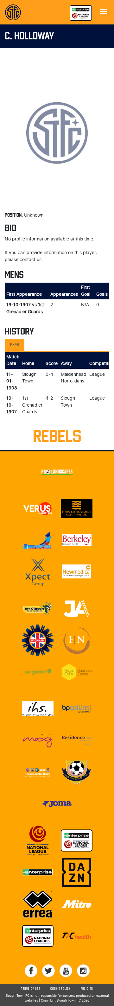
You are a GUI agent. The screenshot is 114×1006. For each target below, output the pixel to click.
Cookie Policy (60, 988)
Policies (87, 988)
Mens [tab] (14, 345)
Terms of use (30, 988)
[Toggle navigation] (103, 11)
